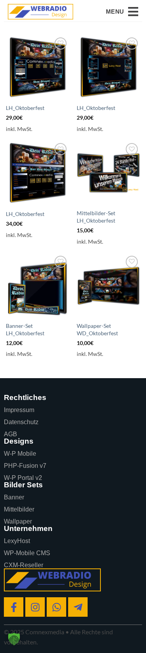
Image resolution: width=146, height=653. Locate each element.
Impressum (19, 410)
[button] (122, 11)
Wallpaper (18, 521)
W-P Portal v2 (23, 477)
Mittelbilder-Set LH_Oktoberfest (96, 217)
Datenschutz (21, 422)
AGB (10, 434)
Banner (14, 497)
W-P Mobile (20, 453)
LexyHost (17, 541)
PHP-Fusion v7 (25, 465)
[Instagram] (35, 607)
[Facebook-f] (13, 607)
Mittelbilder (19, 509)
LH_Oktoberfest (25, 107)
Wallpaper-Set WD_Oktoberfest (97, 329)
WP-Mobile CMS (27, 553)
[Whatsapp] (56, 607)
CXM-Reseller (23, 565)
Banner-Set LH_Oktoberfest (25, 329)
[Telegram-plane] (78, 607)
